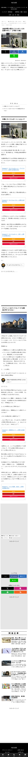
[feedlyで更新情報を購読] (7, 592)
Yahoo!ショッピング (13, 178)
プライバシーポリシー (7, 750)
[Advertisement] (14, 86)
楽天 (13, 175)
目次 (12, 103)
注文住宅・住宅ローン (15, 535)
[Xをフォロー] (7, 588)
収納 (11, 537)
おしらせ (7, 752)
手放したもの (5, 535)
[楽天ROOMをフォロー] (20, 588)
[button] (25, 406)
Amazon (13, 173)
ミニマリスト (5, 537)
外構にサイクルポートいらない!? (11, 106)
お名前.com (20, 752)
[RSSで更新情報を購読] (20, 592)
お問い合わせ (21, 750)
